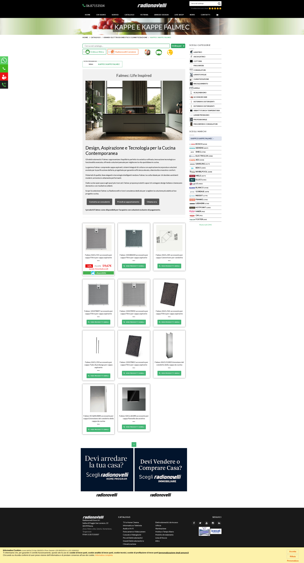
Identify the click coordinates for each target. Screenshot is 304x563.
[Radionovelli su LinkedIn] (219, 523)
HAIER (200, 211)
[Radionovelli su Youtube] (206, 523)
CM (199, 215)
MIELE (201, 175)
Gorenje (202, 191)
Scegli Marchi (198, 131)
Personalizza (293, 561)
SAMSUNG (203, 164)
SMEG (201, 152)
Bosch (201, 144)
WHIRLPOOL (204, 171)
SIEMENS (202, 148)
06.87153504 (95, 6)
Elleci (201, 179)
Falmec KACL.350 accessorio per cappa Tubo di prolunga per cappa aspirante (98, 364)
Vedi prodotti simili (134, 266)
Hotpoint (203, 207)
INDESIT (201, 195)
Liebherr (202, 203)
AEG (200, 160)
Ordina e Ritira (97, 52)
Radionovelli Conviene (125, 52)
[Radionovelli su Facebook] (194, 523)
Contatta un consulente (99, 202)
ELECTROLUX (204, 156)
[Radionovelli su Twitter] (200, 523)
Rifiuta (293, 557)
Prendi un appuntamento (128, 202)
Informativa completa (104, 555)
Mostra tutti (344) (205, 225)
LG (199, 183)
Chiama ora (152, 202)
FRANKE (202, 199)
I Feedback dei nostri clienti (200, 8)
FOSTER (201, 219)
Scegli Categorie (200, 45)
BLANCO (202, 187)
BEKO (201, 168)
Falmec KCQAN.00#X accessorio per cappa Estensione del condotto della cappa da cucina (98, 418)
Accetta (292, 552)
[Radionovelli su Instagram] (212, 523)
